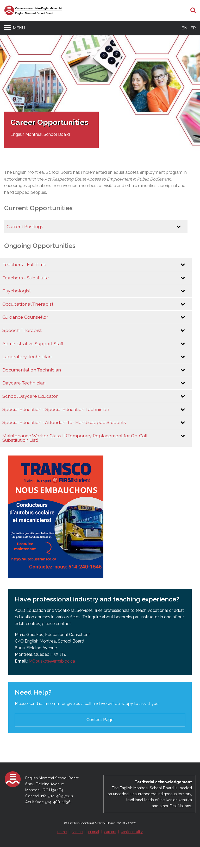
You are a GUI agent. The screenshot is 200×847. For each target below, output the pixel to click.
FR (193, 27)
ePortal (93, 832)
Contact (77, 832)
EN (184, 27)
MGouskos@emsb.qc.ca (52, 661)
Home (62, 832)
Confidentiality (132, 832)
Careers (110, 832)
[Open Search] (193, 10)
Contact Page (100, 719)
